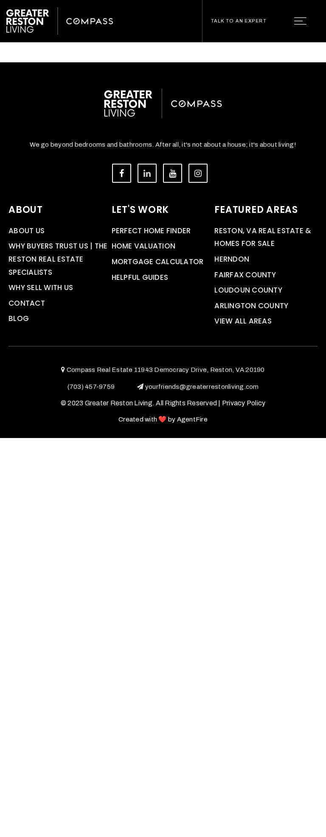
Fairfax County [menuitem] (245, 275)
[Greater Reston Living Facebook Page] (121, 173)
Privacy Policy (244, 403)
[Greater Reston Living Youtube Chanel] (172, 173)
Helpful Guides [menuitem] (140, 277)
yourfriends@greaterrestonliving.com (202, 386)
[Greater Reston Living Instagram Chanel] (198, 173)
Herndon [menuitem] (231, 259)
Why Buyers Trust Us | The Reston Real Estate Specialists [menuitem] (57, 259)
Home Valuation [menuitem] (144, 246)
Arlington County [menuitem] (251, 306)
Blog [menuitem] (18, 318)
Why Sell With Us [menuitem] (40, 287)
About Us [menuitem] (26, 231)
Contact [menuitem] (26, 303)
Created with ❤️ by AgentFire (163, 419)
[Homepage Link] (59, 20)
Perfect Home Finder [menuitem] (151, 231)
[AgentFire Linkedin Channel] (147, 173)
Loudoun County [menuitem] (248, 290)
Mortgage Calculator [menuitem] (158, 262)
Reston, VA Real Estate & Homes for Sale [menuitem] (262, 237)
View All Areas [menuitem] (243, 321)
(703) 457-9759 (91, 386)
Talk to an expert (239, 20)
